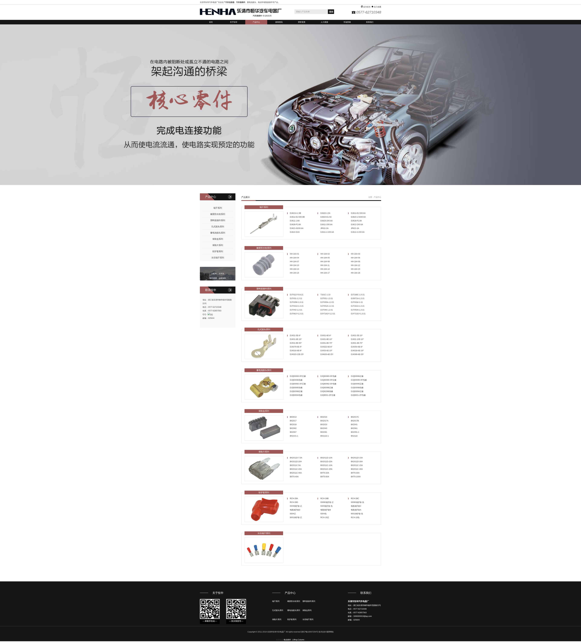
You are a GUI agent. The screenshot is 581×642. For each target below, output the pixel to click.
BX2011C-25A (326, 469)
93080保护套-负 (357, 502)
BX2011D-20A (296, 461)
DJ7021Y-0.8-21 (296, 295)
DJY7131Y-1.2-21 (358, 314)
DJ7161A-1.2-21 (357, 306)
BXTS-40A (294, 477)
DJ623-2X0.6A (326, 221)
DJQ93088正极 (326, 388)
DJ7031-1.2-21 (326, 298)
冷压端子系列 (217, 257)
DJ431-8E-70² (326, 343)
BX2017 (293, 421)
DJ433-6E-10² (326, 351)
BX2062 (293, 428)
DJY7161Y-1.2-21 (327, 314)
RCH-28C (355, 498)
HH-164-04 (294, 258)
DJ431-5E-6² (295, 335)
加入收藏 (377, 7)
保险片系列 (217, 245)
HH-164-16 (294, 273)
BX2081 (323, 432)
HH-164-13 (294, 269)
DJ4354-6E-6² (357, 347)
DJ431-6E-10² (296, 339)
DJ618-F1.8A (356, 221)
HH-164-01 (294, 254)
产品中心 (256, 22)
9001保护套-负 (357, 514)
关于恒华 (233, 22)
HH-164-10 (294, 265)
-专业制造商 (262, 16)
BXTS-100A (356, 477)
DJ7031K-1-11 (357, 302)
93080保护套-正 (327, 502)
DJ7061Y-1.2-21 (296, 314)
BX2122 (354, 436)
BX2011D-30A (357, 461)
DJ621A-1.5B (295, 213)
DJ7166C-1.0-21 (358, 295)
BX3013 (293, 417)
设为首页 (367, 7)
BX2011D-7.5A (296, 458)
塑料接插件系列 (217, 220)
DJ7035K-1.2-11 (296, 302)
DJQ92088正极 (296, 391)
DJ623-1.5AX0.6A (358, 217)
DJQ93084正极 (357, 391)
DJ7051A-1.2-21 (327, 306)
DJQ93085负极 (296, 388)
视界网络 (330, 632)
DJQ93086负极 (296, 380)
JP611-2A (324, 228)
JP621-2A (355, 228)
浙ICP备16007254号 (309, 632)
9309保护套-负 (326, 506)
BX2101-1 (294, 436)
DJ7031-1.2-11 (296, 298)
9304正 (293, 514)
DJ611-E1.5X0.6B (297, 217)
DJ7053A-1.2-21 (357, 310)
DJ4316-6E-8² (296, 351)
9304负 (323, 514)
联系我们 (369, 22)
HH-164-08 (325, 261)
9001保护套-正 (296, 517)
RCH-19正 (324, 517)
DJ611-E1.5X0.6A (358, 213)
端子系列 (217, 208)
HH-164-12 (355, 265)
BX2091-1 (355, 432)
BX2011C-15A (357, 465)
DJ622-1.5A (325, 213)
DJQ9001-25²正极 (327, 395)
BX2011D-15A (357, 458)
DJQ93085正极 (357, 384)
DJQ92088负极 (326, 391)
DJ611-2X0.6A (326, 224)
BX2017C (355, 417)
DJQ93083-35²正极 (298, 376)
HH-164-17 (325, 273)
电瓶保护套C (356, 506)
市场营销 (347, 22)
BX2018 (293, 425)
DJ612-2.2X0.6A (357, 232)
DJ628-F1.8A (295, 224)
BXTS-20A (324, 473)
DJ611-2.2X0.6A (327, 232)
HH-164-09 (355, 261)
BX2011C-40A (296, 473)
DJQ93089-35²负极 (359, 380)
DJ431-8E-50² (296, 343)
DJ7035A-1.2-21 (327, 302)
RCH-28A (294, 498)
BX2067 (293, 432)
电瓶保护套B (325, 510)
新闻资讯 (279, 22)
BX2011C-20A (296, 469)
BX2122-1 (324, 436)
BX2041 (354, 425)
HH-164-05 (325, 258)
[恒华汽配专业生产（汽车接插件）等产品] (241, 12)
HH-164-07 (294, 261)
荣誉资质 (301, 22)
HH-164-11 (325, 265)
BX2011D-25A (326, 461)
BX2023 (323, 425)
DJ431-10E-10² (357, 339)
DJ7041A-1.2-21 (297, 306)
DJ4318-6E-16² (357, 351)
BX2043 (323, 428)
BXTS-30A (355, 473)
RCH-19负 (355, 517)
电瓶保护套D (295, 510)
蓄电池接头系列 (217, 233)
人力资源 (324, 22)
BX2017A (324, 421)
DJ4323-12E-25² (297, 354)
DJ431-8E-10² (326, 339)
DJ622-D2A (295, 232)
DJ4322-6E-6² (326, 347)
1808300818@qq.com (362, 616)
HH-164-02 (325, 254)
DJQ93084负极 (296, 395)
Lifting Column (298, 640)
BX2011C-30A (357, 469)
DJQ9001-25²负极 (358, 395)
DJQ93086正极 (357, 376)
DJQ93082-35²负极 (328, 384)
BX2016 (323, 417)
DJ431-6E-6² (325, 335)
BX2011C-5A (295, 465)
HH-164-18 (355, 273)
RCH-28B (324, 498)
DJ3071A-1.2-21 (357, 298)
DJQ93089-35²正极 (328, 380)
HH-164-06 (355, 258)
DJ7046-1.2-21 (326, 310)
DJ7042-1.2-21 (296, 310)
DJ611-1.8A (295, 221)
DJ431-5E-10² (357, 335)
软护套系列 (217, 251)
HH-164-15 (355, 269)
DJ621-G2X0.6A (296, 228)
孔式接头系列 (217, 226)
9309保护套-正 (296, 506)
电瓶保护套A (356, 510)
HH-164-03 (355, 254)
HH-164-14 (325, 269)
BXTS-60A (324, 477)
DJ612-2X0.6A (357, 224)
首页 (211, 22)
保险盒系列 (217, 239)
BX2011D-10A (326, 458)
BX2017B (355, 421)
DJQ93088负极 (357, 388)
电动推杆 (287, 640)
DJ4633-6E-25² (326, 354)
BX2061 (354, 428)
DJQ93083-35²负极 (328, 376)
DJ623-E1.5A (326, 217)
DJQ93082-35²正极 (298, 384)
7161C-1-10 (325, 295)
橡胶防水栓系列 (217, 214)
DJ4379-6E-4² (296, 347)
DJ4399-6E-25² (357, 354)
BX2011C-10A (326, 465)
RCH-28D (294, 502)
